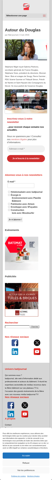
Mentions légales (33, 476)
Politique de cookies (18, 476)
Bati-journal (13, 35)
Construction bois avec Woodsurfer (22, 211)
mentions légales (19, 139)
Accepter (26, 455)
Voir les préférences (26, 470)
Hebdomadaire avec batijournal (26, 192)
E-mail (11, 182)
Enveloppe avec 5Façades (23, 207)
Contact (8, 425)
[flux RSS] (15, 342)
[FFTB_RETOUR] (21, 316)
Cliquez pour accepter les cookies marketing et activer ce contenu (26, 101)
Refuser (26, 463)
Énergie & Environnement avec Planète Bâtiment (25, 198)
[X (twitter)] (37, 342)
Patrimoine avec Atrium (22, 204)
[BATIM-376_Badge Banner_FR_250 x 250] (21, 269)
